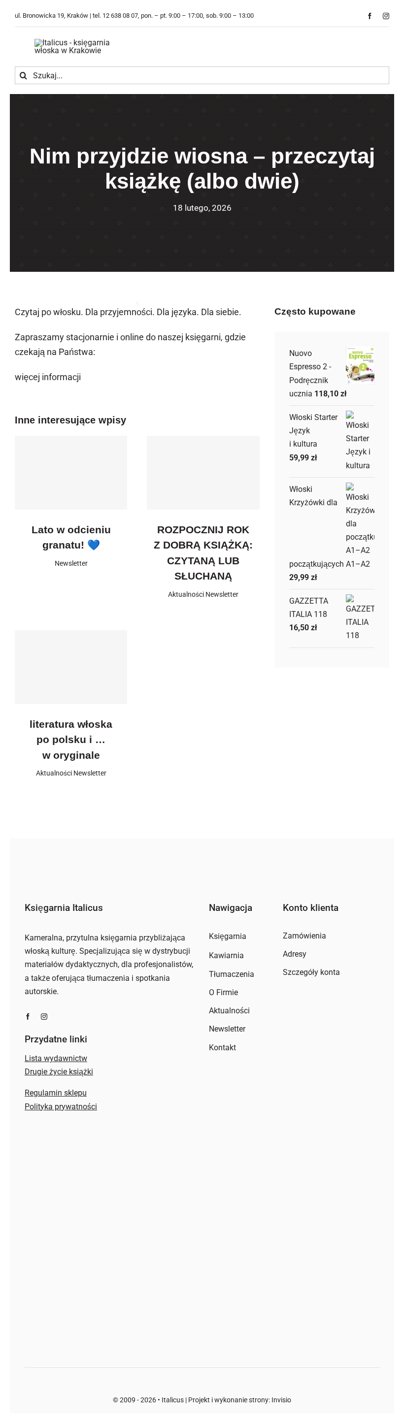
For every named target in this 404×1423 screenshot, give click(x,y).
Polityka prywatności (61, 1106)
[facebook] (370, 16)
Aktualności (186, 594)
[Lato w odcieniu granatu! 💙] (71, 473)
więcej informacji (48, 377)
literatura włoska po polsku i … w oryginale (71, 739)
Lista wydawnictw (56, 1058)
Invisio (281, 1400)
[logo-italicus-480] (83, 42)
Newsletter (71, 563)
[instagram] (386, 16)
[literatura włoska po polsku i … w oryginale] (71, 667)
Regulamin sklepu (56, 1093)
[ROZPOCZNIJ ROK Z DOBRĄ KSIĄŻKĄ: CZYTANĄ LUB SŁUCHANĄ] (203, 473)
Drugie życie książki (59, 1071)
